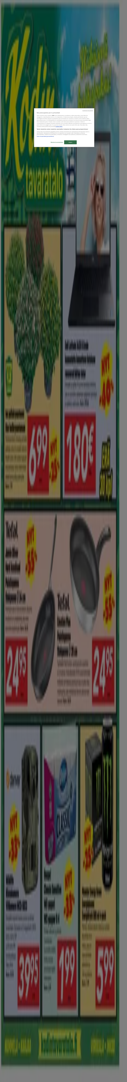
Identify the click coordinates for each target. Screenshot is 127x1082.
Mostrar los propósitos (57, 142)
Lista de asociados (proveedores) (45, 136)
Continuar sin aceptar (87, 110)
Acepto (70, 142)
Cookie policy (59, 126)
